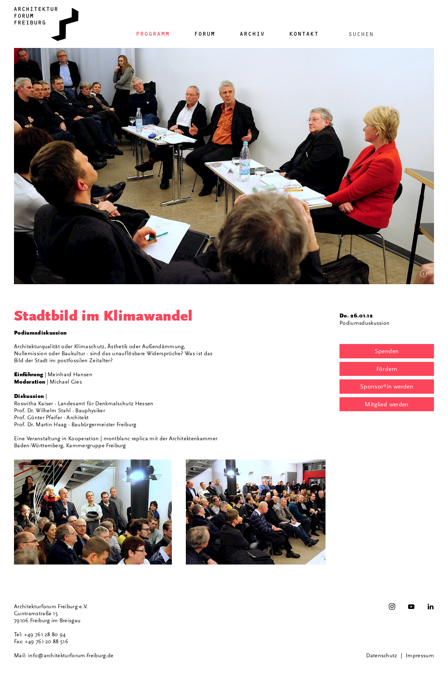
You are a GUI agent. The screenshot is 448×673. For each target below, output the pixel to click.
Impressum (420, 655)
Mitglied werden (386, 404)
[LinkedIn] (430, 606)
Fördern (387, 368)
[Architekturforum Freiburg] (46, 24)
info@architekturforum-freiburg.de (71, 655)
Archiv (252, 33)
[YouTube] (411, 606)
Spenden (387, 351)
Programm (152, 33)
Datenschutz (381, 655)
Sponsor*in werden (386, 386)
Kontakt (303, 33)
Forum (204, 33)
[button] (93, 512)
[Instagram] (392, 606)
